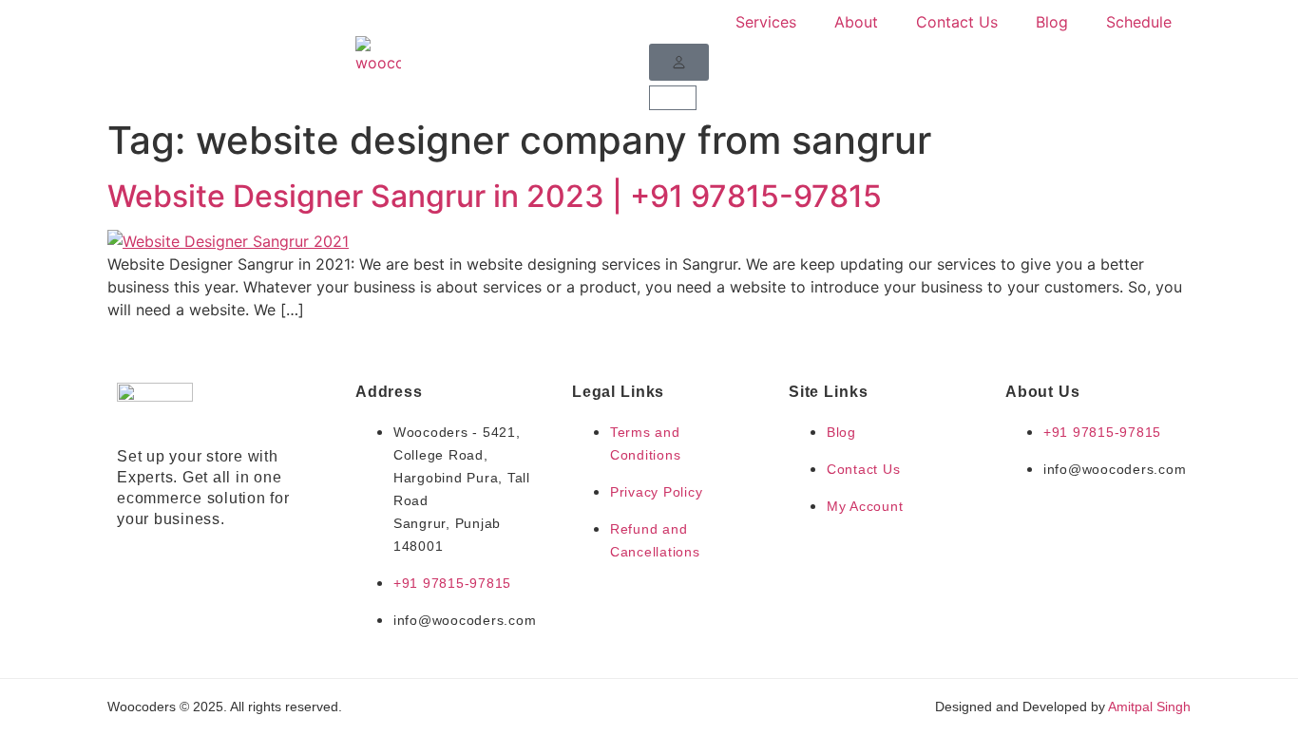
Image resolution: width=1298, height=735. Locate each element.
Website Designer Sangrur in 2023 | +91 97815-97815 (494, 196)
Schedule (1139, 21)
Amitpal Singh (1149, 706)
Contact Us (957, 21)
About (856, 21)
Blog (1052, 21)
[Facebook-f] (129, 561)
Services (765, 21)
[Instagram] (164, 561)
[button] (679, 62)
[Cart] (673, 97)
